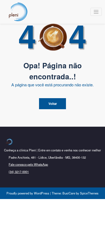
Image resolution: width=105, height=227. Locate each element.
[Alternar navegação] (96, 12)
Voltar (52, 103)
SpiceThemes (89, 193)
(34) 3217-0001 (19, 171)
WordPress (41, 193)
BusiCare (69, 193)
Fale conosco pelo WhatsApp (28, 164)
